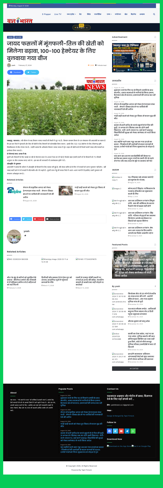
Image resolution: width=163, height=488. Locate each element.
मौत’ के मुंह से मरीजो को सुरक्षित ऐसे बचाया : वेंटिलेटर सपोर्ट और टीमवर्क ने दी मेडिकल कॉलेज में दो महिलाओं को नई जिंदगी (21, 281)
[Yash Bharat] (20, 20)
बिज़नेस (133, 14)
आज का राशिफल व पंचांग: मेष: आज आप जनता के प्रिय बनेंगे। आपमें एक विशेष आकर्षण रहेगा (140, 230)
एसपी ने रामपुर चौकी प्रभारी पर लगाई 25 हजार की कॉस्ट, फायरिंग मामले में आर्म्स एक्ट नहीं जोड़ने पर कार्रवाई (90, 281)
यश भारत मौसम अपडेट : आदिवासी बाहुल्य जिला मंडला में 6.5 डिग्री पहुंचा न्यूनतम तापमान (142, 311)
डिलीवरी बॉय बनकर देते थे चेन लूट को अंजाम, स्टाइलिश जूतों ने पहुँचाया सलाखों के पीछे (56, 280)
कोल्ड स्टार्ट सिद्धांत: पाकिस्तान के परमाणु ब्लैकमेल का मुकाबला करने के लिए (141, 191)
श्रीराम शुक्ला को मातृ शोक (139, 321)
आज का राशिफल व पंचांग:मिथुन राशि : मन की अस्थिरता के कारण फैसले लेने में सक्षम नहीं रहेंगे (141, 203)
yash (13, 65)
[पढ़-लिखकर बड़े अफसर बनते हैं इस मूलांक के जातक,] (119, 180)
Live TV (57, 14)
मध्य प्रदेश (70, 14)
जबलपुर (10, 37)
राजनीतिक (97, 14)
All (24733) (134, 368)
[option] (134, 265)
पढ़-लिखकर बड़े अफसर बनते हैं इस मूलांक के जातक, (140, 178)
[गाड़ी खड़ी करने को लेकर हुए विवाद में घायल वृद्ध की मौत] (66, 190)
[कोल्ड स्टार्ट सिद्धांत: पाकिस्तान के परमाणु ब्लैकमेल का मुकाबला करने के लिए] (119, 192)
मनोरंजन (118, 14)
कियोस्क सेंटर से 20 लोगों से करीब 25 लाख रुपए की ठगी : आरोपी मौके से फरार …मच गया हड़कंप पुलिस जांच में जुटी (142, 297)
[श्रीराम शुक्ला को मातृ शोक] (119, 325)
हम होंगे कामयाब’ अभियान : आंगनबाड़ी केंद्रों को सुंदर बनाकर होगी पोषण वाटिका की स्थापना (141, 357)
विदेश (89, 14)
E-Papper (46, 14)
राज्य (108, 14)
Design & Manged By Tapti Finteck (120, 416)
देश (80, 14)
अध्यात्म (142, 14)
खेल (126, 14)
